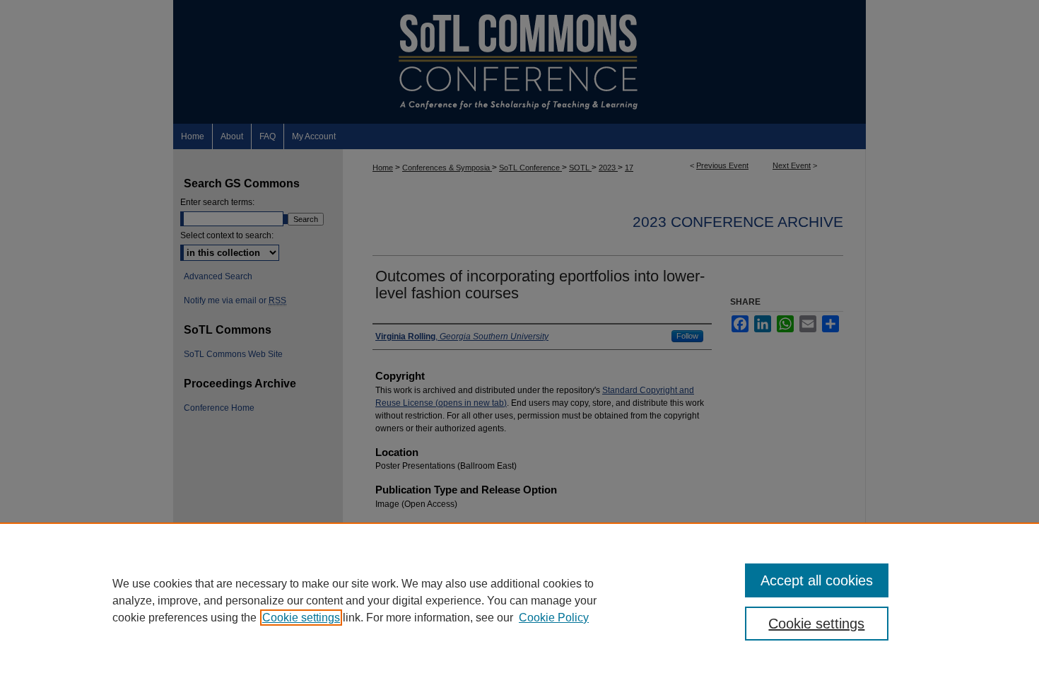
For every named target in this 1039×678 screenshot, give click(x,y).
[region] (519, 600)
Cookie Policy (554, 618)
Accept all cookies (817, 580)
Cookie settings (301, 618)
